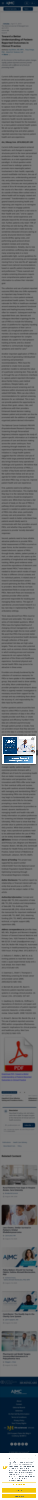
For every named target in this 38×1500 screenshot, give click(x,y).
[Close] (35, 1456)
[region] (19, 1476)
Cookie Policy (17, 1480)
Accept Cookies (19, 1496)
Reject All (19, 1490)
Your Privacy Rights (19, 1484)
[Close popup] (32, 738)
